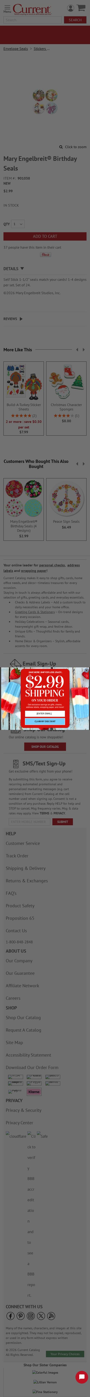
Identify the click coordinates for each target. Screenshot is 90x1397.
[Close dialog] (86, 670)
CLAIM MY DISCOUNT (45, 721)
